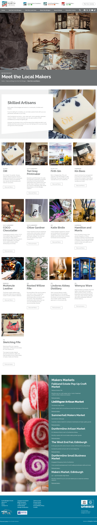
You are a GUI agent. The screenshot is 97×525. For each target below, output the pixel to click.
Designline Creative (92, 521)
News (3, 504)
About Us (4, 502)
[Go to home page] (9, 6)
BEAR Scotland (21, 502)
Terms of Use (37, 500)
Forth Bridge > (70, 3)
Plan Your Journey (89, 4)
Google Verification (22, 507)
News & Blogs (58, 10)
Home (3, 10)
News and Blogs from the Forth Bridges (16, 81)
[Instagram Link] (89, 10)
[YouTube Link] (92, 10)
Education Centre (71, 10)
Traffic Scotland (21, 504)
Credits (35, 507)
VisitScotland (21, 505)
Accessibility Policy (38, 505)
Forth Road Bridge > (53, 3)
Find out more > (9, 251)
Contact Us (5, 505)
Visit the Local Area (30, 10)
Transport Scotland (22, 500)
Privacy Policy (37, 502)
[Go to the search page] (80, 10)
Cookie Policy (37, 504)
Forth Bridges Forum (7, 500)
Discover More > (9, 187)
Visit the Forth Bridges (15, 10)
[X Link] (87, 10)
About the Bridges (45, 10)
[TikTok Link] (94, 10)
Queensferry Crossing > (34, 3)
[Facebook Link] (84, 10)
